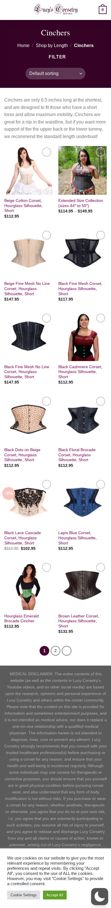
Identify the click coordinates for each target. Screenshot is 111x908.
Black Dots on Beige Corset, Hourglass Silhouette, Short (22, 455)
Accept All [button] (54, 895)
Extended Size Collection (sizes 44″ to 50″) (80, 203)
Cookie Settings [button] (24, 895)
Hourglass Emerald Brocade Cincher (21, 618)
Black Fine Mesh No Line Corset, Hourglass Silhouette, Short (26, 372)
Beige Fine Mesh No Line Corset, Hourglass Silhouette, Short (27, 288)
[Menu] (7, 10)
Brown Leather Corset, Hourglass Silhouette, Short (78, 621)
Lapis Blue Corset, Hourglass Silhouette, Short (77, 538)
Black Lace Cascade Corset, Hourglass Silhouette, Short (22, 538)
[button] (99, 896)
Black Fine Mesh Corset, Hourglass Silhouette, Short (80, 288)
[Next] (66, 651)
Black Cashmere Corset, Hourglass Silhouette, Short (80, 372)
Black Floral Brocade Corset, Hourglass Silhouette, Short (77, 455)
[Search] (92, 10)
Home (23, 45)
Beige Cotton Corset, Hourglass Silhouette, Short (23, 205)
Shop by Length (52, 45)
